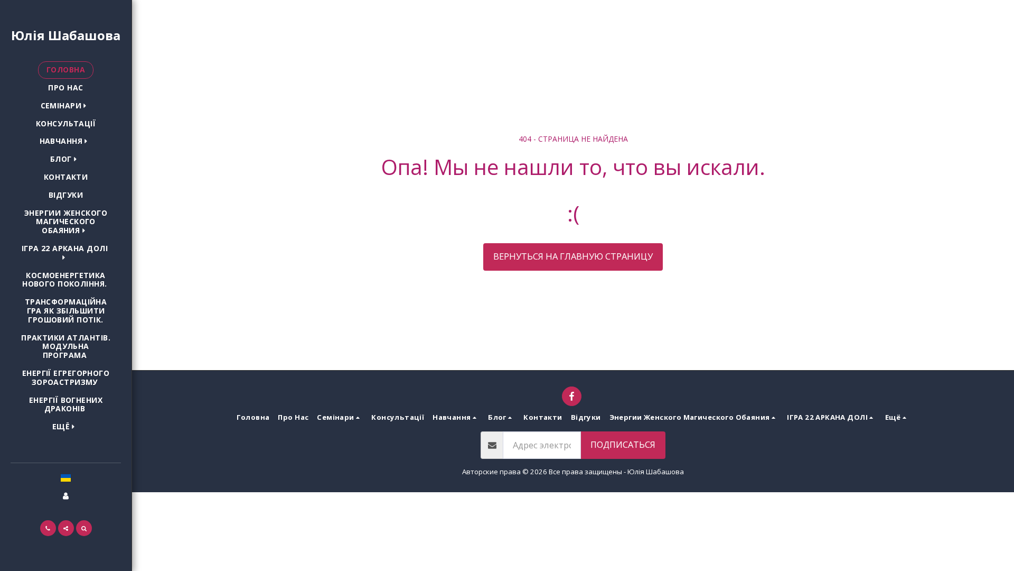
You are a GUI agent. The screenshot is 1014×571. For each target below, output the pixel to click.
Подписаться (622, 444)
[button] (66, 106)
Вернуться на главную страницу (573, 256)
